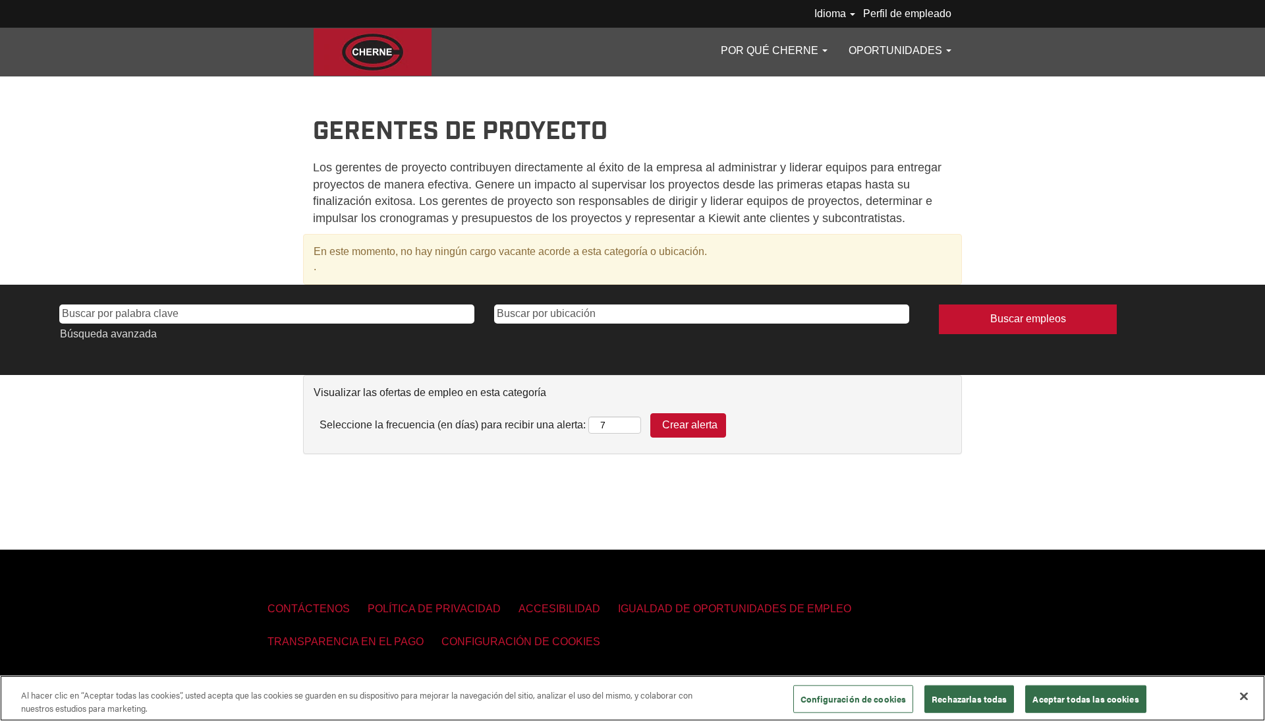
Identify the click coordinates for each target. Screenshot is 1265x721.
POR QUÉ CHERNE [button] (771, 50)
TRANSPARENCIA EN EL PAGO (345, 641)
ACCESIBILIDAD (559, 608)
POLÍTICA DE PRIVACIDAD (434, 608)
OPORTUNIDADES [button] (897, 50)
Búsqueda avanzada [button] (108, 333)
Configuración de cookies (853, 699)
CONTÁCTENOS (308, 608)
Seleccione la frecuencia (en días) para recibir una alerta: (453, 424)
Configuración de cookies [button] (520, 641)
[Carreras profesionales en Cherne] (372, 52)
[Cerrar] (1243, 696)
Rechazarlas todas (969, 699)
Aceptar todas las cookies (1085, 699)
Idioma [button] (831, 13)
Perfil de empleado (907, 13)
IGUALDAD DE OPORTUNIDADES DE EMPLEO (734, 608)
